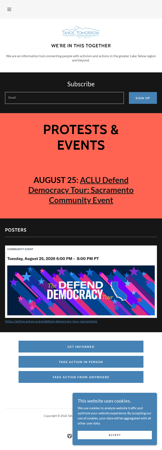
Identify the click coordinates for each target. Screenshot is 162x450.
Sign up (143, 98)
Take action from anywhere (81, 377)
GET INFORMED (81, 346)
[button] (9, 9)
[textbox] (64, 98)
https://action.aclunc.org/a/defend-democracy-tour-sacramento (51, 321)
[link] (81, 32)
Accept (115, 434)
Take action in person (81, 362)
